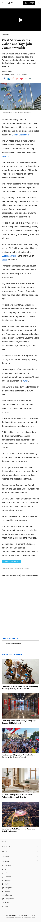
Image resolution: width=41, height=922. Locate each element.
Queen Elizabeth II (20, 135)
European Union (9, 256)
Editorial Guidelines (30, 575)
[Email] (26, 79)
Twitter (25, 381)
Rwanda (5, 156)
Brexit (4, 260)
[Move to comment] (30, 79)
